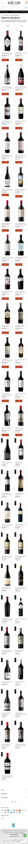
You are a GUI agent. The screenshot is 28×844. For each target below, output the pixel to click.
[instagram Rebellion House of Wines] (12, 801)
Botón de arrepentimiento (14, 834)
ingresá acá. (22, 832)
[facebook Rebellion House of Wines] (15, 801)
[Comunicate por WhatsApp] (25, 835)
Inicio (2, 15)
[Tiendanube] (14, 836)
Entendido (18, 841)
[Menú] (2, 3)
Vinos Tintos (6, 15)
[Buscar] (25, 8)
